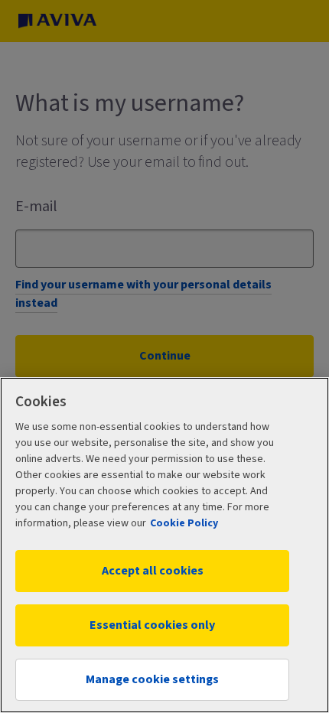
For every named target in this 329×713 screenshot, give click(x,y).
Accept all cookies (153, 570)
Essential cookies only (152, 625)
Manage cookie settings (152, 679)
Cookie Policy (184, 523)
